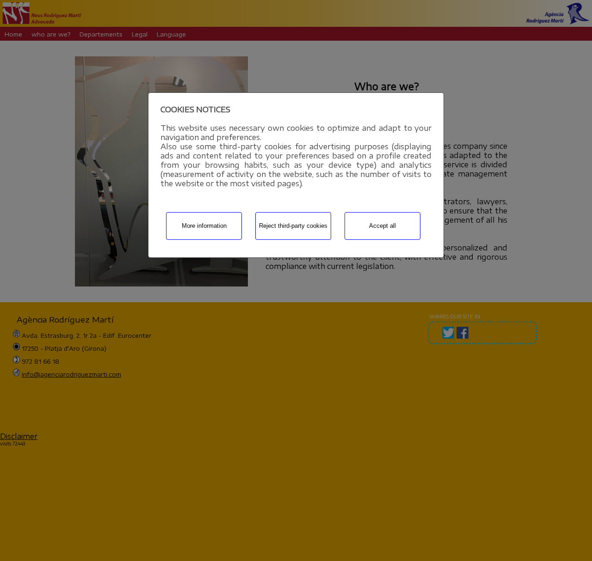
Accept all (382, 225)
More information (204, 225)
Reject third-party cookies (293, 225)
